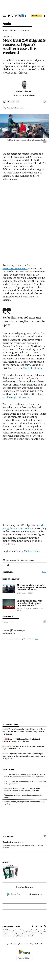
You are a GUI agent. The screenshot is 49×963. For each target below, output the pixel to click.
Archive (6, 862)
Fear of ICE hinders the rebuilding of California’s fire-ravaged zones (21, 740)
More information (8, 633)
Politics (5, 622)
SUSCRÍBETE (36, 16)
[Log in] (44, 16)
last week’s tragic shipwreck (23, 396)
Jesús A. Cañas (22, 609)
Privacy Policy (18, 944)
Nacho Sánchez (24, 91)
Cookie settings (29, 944)
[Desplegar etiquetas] (44, 621)
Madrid (5, 30)
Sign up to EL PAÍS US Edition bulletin (20, 560)
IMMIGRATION (7, 37)
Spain (7, 24)
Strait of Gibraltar (33, 367)
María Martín (33, 609)
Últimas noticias (10, 725)
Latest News (24, 30)
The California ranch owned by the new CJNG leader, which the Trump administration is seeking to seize (24, 776)
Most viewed (8, 769)
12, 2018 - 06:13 (27, 95)
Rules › (44, 572)
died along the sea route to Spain (24, 527)
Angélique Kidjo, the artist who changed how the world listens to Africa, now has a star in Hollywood (24, 756)
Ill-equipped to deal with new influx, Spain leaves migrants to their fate (29, 603)
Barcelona (14, 30)
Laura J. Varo (22, 593)
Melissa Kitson (32, 551)
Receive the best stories (13, 842)
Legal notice (10, 944)
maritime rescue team (15, 268)
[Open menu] (5, 16)
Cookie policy (39, 944)
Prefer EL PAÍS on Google (15, 108)
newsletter (8, 836)
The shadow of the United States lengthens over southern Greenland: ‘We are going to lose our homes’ (24, 731)
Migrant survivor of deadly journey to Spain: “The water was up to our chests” (31, 587)
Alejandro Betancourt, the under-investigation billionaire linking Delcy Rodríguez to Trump (22, 789)
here (36, 639)
